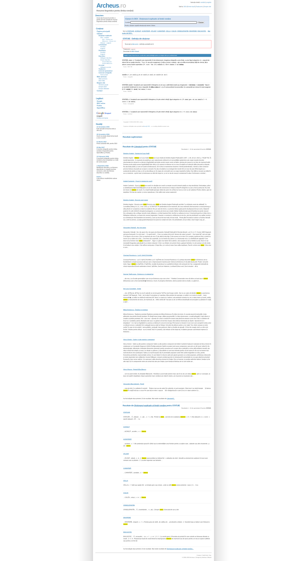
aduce (124, 64)
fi (164, 87)
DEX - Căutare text (107, 39)
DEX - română (104, 37)
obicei (124, 62)
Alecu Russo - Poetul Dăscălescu (134, 369)
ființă (171, 85)
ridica (164, 62)
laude (133, 64)
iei (193, 99)
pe (194, 87)
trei (155, 60)
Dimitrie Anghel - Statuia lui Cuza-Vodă (136, 153)
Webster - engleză (105, 43)
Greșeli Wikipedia (107, 61)
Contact (99, 91)
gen (190, 99)
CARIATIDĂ (161, 31)
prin (151, 62)
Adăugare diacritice (106, 58)
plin (159, 99)
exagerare (156, 62)
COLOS (173, 31)
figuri (191, 60)
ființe (182, 60)
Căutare (99, 34)
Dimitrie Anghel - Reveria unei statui (135, 200)
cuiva (168, 62)
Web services (103, 79)
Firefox (99, 106)
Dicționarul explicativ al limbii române (150, 405)
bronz (193, 85)
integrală (173, 60)
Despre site (207, 6)
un (130, 62)
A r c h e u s (110, 5)
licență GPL (147, 126)
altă (168, 85)
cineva (202, 62)
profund (171, 87)
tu (147, 64)
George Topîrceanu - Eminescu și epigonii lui (138, 274)
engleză (133, 49)
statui (130, 60)
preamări (190, 87)
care (143, 60)
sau (149, 62)
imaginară (183, 85)
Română (102, 46)
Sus (210, 555)
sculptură (134, 112)
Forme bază (191, 6)
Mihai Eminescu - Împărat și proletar (135, 310)
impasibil (145, 87)
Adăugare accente (105, 67)
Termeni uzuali (103, 85)
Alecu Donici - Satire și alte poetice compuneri (139, 339)
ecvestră (201, 85)
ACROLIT (138, 31)
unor (179, 60)
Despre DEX (103, 87)
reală (175, 85)
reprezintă (148, 60)
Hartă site (205, 555)
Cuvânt (127, 22)
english (209, 2)
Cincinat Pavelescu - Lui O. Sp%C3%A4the (137, 255)
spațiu (133, 62)
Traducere (199, 6)
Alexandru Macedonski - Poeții (133, 384)
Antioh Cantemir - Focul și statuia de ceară (137, 181)
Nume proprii (104, 74)
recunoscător (179, 87)
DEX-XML (102, 81)
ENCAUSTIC (202, 31)
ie (148, 64)
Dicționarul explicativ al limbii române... (180, 549)
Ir (146, 62)
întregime (155, 85)
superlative (139, 64)
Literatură (138, 147)
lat (177, 64)
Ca (206, 85)
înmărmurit (133, 87)
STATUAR (130, 31)
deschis (137, 62)
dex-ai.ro (135, 44)
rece (140, 87)
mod (202, 87)
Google (99, 101)
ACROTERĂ (146, 31)
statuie (174, 62)
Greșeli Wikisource (107, 63)
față (196, 62)
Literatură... (171, 398)
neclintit (126, 87)
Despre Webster (104, 89)
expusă (205, 60)
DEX (185, 6)
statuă (200, 99)
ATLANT (153, 31)
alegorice (196, 60)
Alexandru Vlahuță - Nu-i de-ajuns (134, 228)
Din (167, 64)
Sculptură (138, 60)
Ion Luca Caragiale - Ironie (132, 289)
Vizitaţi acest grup (102, 118)
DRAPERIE (193, 31)
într (127, 62)
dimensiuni (159, 60)
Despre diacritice (105, 60)
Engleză (102, 48)
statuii (128, 89)
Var (152, 64)
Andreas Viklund (206, 557)
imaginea (167, 60)
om (161, 85)
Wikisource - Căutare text (109, 41)
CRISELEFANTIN (183, 31)
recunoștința (190, 62)
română (202, 2)
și (181, 62)
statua (181, 64)
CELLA (168, 31)
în (152, 60)
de (209, 60)
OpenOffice (101, 108)
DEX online (101, 103)
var (196, 99)
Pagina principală (103, 31)
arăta (184, 62)
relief (162, 99)
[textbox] (163, 22)
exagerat (207, 87)
